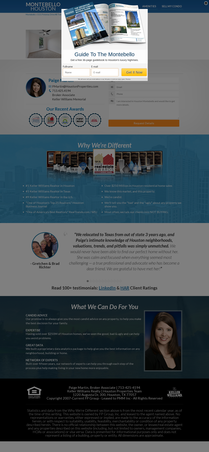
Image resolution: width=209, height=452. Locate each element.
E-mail (94, 66)
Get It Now (134, 72)
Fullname (68, 66)
